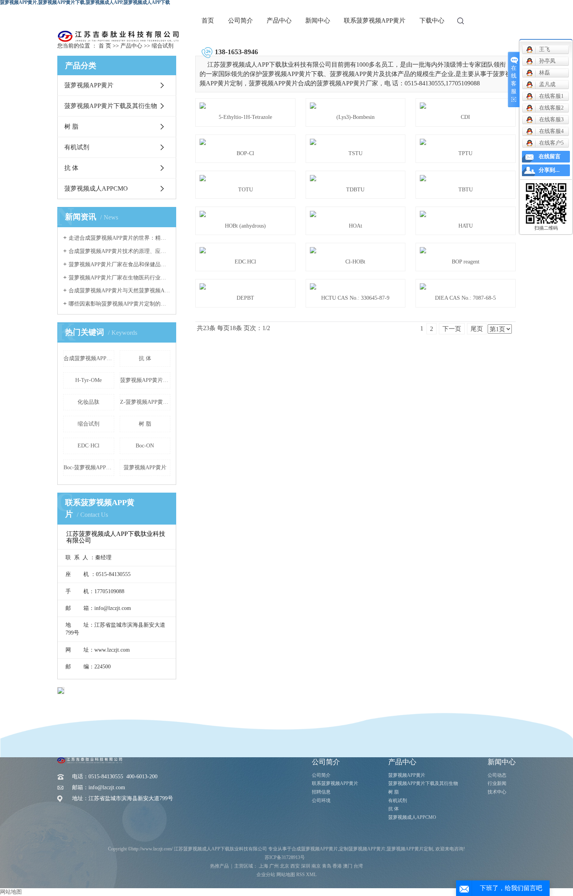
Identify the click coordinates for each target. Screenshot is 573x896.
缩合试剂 (162, 46)
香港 (337, 866)
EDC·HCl (88, 446)
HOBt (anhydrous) (245, 226)
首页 (208, 20)
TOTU (245, 190)
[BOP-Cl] (245, 142)
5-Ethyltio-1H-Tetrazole (245, 117)
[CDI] (465, 106)
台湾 (358, 866)
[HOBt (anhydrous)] (245, 214)
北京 (284, 866)
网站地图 (285, 874)
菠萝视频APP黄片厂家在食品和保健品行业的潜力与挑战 (119, 264)
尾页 (476, 328)
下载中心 (431, 20)
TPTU (465, 153)
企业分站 (265, 874)
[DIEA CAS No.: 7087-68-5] (465, 286)
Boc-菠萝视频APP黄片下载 (89, 467)
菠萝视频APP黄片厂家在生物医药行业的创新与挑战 (119, 278)
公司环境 (321, 800)
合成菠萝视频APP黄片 (89, 358)
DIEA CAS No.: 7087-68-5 (465, 298)
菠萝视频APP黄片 (88, 85)
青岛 (326, 866)
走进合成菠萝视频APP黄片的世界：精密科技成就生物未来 (119, 238)
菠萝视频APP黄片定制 (145, 380)
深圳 (305, 866)
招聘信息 (321, 792)
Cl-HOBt (355, 262)
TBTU (465, 190)
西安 (295, 866)
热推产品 (219, 866)
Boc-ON (145, 446)
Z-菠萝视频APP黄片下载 (145, 402)
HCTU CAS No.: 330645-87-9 (355, 298)
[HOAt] (355, 214)
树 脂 (71, 126)
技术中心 (497, 792)
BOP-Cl (245, 153)
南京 (316, 866)
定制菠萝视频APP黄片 (362, 849)
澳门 (347, 866)
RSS (300, 874)
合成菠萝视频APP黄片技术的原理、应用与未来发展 (119, 251)
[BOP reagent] (465, 250)
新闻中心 (317, 20)
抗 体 (71, 167)
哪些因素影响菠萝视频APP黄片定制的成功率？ (119, 304)
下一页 (451, 328)
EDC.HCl (245, 262)
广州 (274, 866)
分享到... (549, 170)
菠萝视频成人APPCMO (96, 188)
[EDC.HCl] (245, 250)
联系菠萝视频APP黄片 (374, 20)
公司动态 (497, 775)
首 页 (105, 46)
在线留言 (550, 156)
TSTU (355, 153)
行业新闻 (497, 783)
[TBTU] (465, 178)
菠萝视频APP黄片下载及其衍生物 (110, 106)
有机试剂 (76, 147)
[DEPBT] (245, 286)
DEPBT (245, 298)
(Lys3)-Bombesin (355, 117)
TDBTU (355, 190)
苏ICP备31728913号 (285, 857)
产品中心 (279, 20)
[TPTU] (465, 142)
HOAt (355, 226)
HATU (465, 226)
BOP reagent (465, 262)
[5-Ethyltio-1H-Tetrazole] (245, 106)
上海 (263, 866)
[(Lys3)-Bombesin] (355, 106)
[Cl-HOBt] (355, 250)
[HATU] (465, 214)
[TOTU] (245, 178)
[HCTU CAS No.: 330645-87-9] (355, 286)
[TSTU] (355, 142)
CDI (465, 117)
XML (311, 874)
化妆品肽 (88, 402)
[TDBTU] (355, 178)
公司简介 (240, 20)
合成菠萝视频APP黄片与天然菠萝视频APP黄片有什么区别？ (119, 290)
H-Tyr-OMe (88, 380)
